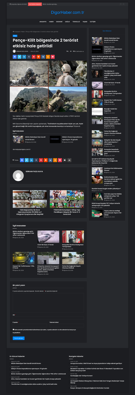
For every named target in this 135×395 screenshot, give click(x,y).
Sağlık (67, 21)
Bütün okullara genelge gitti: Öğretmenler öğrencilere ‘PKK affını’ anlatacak (66, 4)
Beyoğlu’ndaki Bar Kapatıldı (110, 110)
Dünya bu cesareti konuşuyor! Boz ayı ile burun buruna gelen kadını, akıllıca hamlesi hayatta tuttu (48, 269)
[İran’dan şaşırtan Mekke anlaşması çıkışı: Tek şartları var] (97, 196)
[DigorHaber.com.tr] (67, 12)
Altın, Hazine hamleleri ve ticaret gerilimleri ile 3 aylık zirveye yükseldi (105, 65)
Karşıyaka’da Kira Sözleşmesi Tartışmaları (72, 246)
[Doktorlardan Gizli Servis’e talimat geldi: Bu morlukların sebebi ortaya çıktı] (97, 179)
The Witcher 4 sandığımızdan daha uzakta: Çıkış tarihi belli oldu (112, 74)
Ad (14, 315)
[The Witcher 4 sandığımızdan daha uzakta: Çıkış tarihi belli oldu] (97, 74)
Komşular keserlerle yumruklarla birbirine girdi (111, 151)
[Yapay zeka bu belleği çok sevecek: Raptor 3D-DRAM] (97, 213)
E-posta (16, 322)
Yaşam (85, 21)
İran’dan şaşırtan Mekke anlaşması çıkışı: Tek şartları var (113, 196)
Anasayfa (43, 21)
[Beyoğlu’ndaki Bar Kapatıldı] (97, 111)
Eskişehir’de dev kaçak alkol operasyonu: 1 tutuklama (112, 142)
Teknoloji (76, 21)
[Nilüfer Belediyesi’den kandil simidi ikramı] (18, 139)
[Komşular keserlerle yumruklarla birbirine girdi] (97, 152)
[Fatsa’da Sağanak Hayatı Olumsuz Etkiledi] (73, 258)
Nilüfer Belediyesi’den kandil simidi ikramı (112, 39)
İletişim (92, 21)
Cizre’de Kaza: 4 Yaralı (45, 245)
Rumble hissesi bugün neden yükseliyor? (106, 189)
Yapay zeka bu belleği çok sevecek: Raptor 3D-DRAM (113, 213)
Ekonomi (59, 21)
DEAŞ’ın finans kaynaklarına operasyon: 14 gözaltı (113, 49)
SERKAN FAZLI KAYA (22, 51)
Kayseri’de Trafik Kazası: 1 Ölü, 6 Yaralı (23, 267)
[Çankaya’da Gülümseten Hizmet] (97, 171)
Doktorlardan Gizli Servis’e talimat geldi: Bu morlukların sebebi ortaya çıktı (113, 180)
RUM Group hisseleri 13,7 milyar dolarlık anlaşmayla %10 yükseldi (106, 204)
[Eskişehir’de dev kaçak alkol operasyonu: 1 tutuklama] (97, 142)
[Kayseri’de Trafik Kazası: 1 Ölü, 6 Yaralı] (23, 258)
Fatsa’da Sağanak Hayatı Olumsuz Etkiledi (71, 267)
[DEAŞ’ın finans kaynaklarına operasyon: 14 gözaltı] (55, 139)
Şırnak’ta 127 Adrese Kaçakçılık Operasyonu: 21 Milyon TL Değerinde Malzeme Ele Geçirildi (105, 161)
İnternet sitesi (54, 322)
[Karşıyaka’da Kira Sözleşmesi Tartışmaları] (73, 237)
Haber (51, 21)
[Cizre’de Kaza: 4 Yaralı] (48, 237)
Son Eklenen (107, 31)
